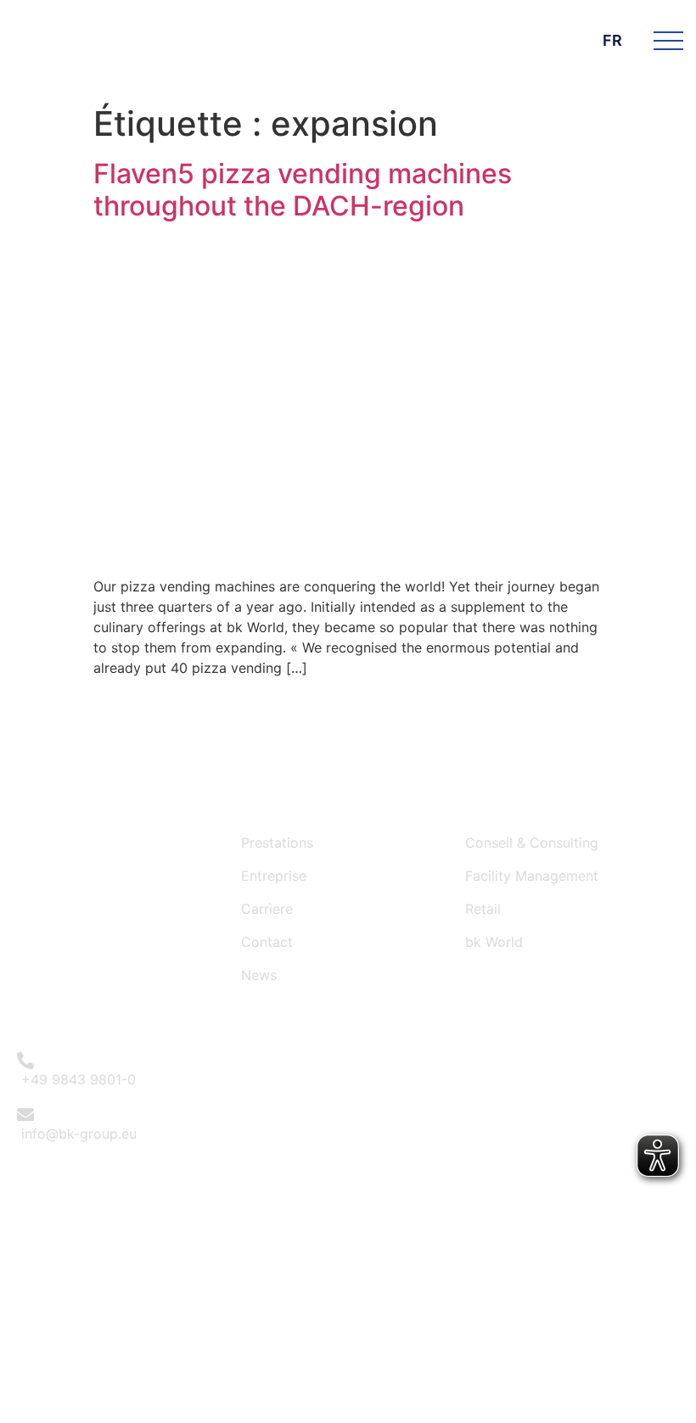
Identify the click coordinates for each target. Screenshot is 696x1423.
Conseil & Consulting (531, 842)
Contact (267, 941)
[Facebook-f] (275, 1095)
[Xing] (414, 1095)
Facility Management (531, 875)
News (259, 974)
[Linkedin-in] (368, 1095)
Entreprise (273, 875)
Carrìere (267, 908)
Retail (483, 908)
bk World (494, 941)
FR (612, 40)
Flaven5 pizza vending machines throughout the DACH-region (302, 189)
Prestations (277, 842)
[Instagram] (322, 1095)
